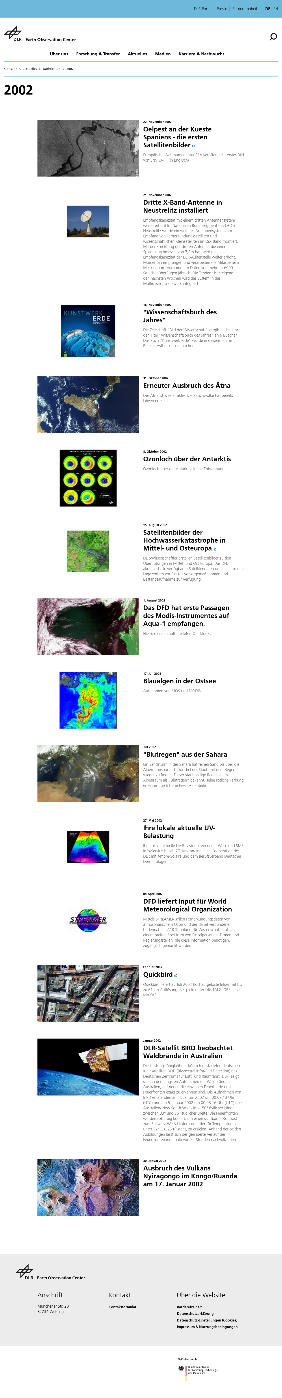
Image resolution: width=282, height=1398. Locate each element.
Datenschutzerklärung (195, 1313)
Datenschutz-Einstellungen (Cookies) (207, 1320)
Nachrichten (51, 68)
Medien (163, 54)
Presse (222, 8)
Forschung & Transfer (98, 54)
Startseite (10, 68)
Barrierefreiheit (244, 8)
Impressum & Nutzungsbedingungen (207, 1326)
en (275, 8)
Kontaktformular (122, 1307)
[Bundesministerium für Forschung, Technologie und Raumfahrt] (202, 1385)
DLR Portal (203, 8)
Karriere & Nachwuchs (201, 54)
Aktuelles (137, 54)
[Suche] (273, 36)
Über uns (59, 54)
